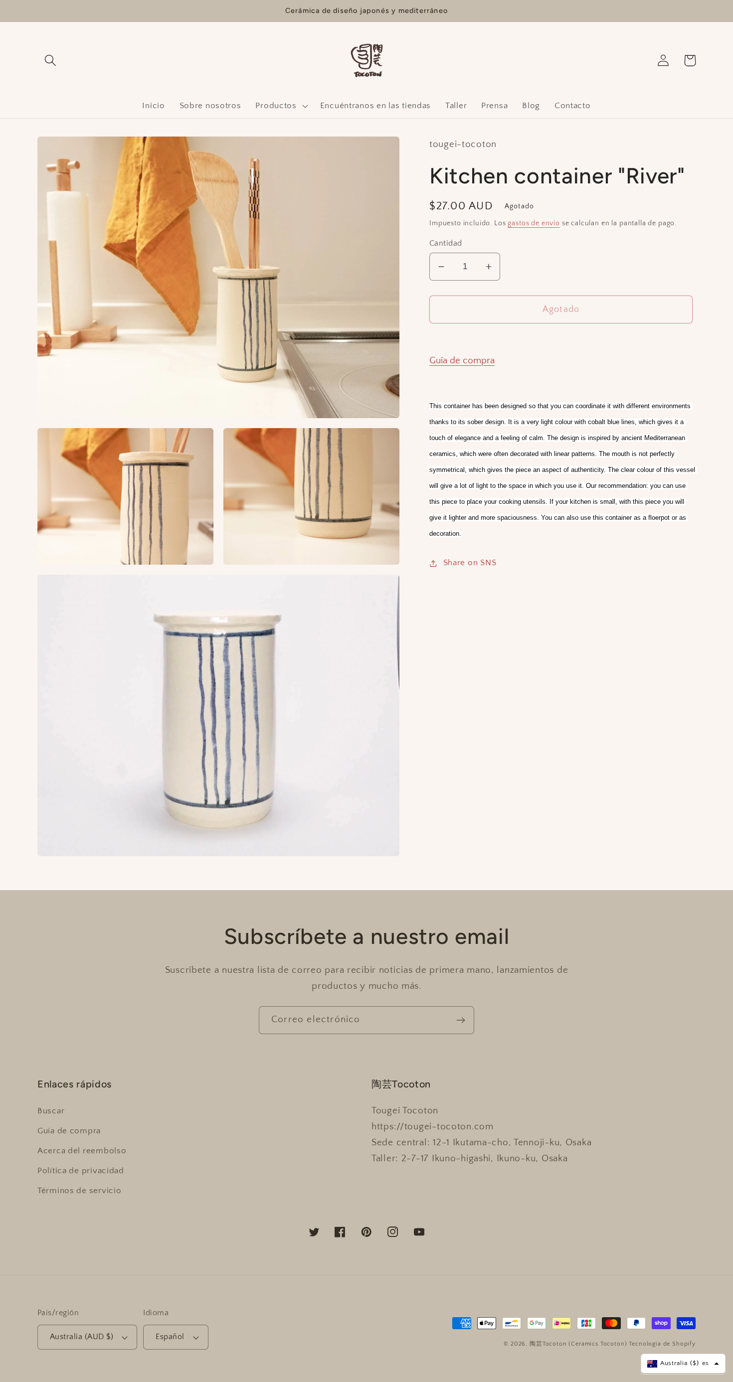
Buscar (50, 1110)
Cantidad (445, 243)
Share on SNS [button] (469, 562)
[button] (50, 60)
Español (170, 1337)
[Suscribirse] (460, 1020)
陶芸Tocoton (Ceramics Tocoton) (578, 1344)
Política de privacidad (80, 1170)
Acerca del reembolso (81, 1150)
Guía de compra (462, 360)
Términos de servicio (79, 1190)
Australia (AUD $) (81, 1337)
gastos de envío (534, 223)
